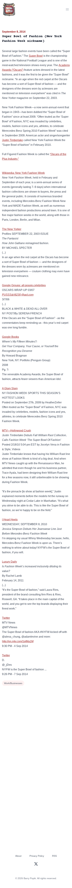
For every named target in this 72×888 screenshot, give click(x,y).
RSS (54, 856)
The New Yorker (11, 229)
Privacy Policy (36, 856)
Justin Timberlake (12, 140)
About (18, 856)
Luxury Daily (9, 561)
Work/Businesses (13, 683)
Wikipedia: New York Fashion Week (23, 172)
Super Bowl (36, 55)
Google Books (10, 336)
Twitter (6, 617)
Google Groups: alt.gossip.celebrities (24, 285)
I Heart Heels (10, 519)
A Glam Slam (10, 388)
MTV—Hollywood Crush (16, 430)
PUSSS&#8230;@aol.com (17, 294)
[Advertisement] (36, 725)
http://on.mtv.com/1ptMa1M (17, 641)
